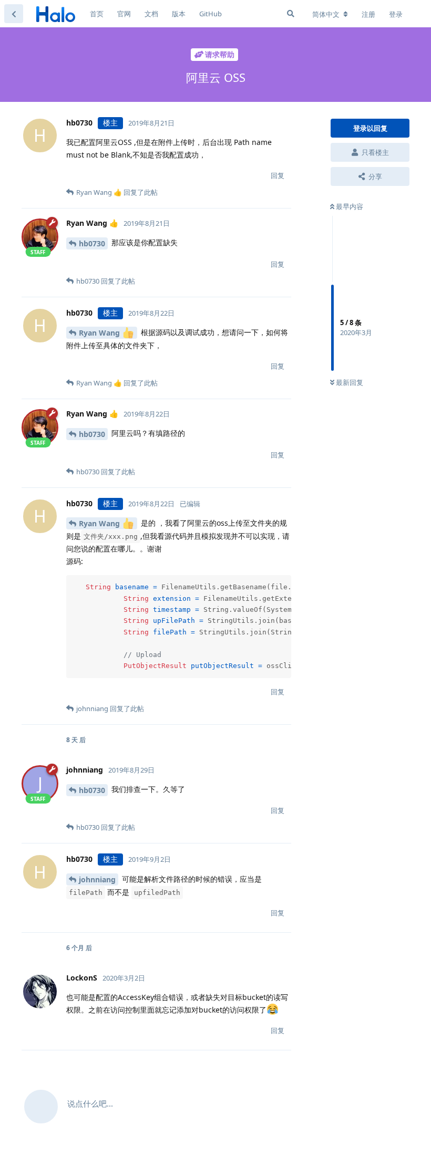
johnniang (97, 879)
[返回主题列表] (13, 13)
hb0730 (92, 243)
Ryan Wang (100, 333)
